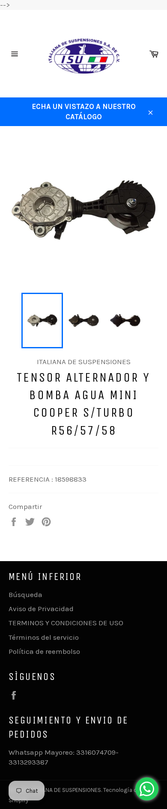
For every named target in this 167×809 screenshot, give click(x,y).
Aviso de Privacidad (41, 608)
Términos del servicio (44, 637)
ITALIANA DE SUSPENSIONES (66, 790)
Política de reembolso (44, 651)
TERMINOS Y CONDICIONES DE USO (66, 622)
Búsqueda (25, 594)
